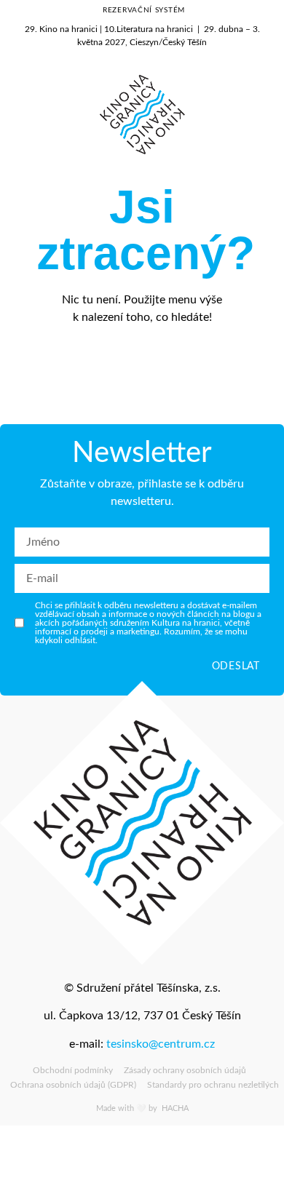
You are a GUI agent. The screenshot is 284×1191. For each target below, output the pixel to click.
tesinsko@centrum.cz (160, 1044)
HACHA (174, 1108)
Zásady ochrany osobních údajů (185, 1070)
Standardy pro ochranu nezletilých (213, 1084)
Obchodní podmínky (73, 1070)
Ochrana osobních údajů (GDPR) (73, 1084)
